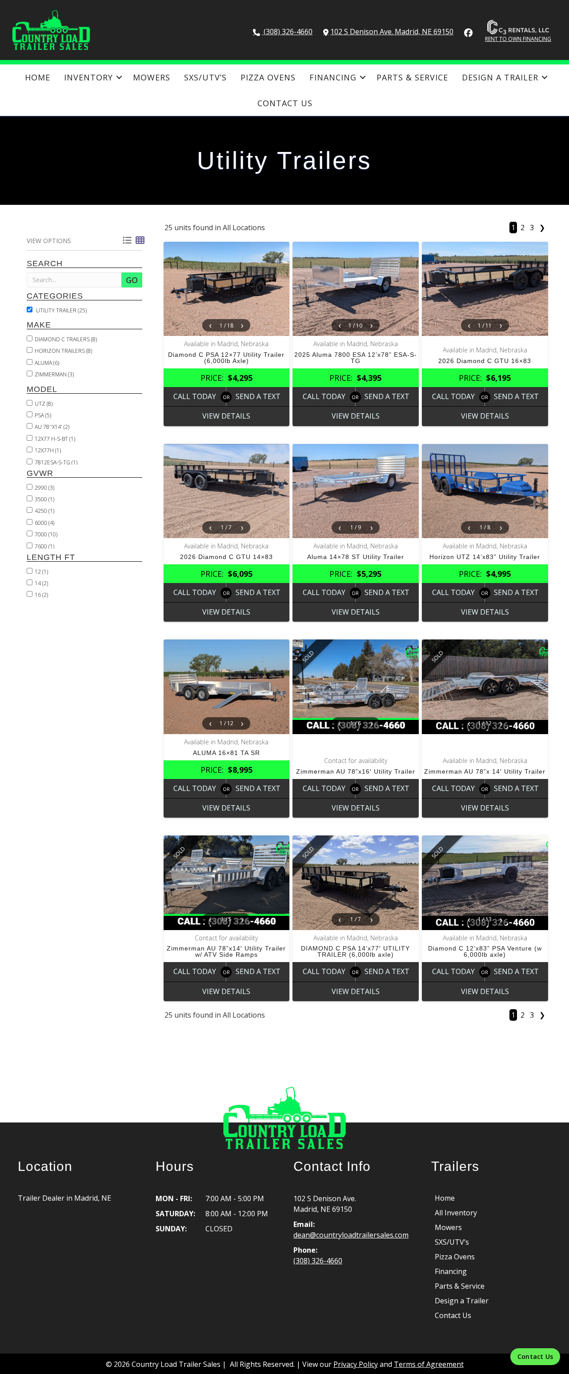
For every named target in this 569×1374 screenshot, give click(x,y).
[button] (119, 77)
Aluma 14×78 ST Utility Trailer (355, 556)
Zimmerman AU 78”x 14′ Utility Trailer (484, 771)
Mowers (151, 77)
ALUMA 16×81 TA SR (226, 752)
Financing (333, 77)
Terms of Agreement (429, 1364)
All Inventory (456, 1213)
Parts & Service (412, 77)
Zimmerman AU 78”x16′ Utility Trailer (355, 771)
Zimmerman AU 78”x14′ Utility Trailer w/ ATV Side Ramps (226, 951)
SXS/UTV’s (205, 77)
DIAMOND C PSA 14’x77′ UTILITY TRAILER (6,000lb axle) (355, 951)
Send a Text (258, 396)
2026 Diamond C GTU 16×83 (484, 360)
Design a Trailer (500, 77)
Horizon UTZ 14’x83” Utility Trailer (484, 556)
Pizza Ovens (268, 77)
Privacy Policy (355, 1364)
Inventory (88, 77)
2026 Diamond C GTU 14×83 (226, 556)
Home (37, 77)
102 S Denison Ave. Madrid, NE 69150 (391, 31)
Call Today (194, 396)
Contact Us (285, 103)
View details (226, 416)
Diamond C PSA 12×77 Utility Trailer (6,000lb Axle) (226, 357)
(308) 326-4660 (287, 31)
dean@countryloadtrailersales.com (351, 1235)
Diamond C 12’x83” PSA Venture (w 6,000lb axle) (485, 951)
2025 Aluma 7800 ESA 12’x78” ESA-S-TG (355, 357)
